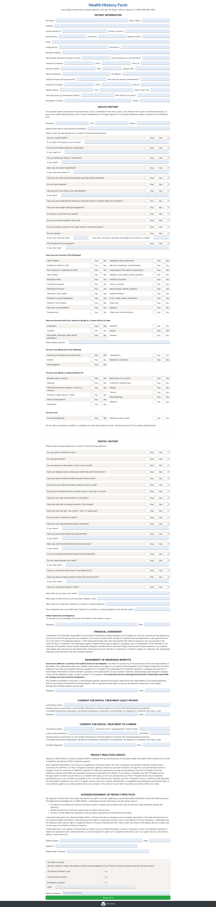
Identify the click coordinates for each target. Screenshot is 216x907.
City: (97, 90)
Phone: (136, 101)
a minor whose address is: (57, 733)
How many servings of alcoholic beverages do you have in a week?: (121, 238)
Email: (48, 42)
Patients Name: (52, 841)
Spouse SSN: (128, 69)
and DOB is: (144, 733)
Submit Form (108, 898)
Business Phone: (134, 37)
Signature (50, 624)
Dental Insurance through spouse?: (60, 79)
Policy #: (136, 63)
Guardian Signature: (54, 745)
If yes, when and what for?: (58, 172)
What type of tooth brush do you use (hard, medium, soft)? (71, 598)
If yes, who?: (52, 195)
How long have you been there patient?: (63, 95)
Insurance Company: (54, 63)
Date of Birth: (134, 20)
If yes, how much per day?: (58, 238)
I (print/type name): (54, 705)
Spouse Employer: (53, 74)
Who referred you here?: (125, 95)
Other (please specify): (55, 342)
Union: (97, 63)
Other (49, 887)
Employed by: (52, 47)
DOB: (99, 69)
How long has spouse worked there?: (123, 79)
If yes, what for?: (54, 152)
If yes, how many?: (55, 581)
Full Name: (50, 20)
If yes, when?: (52, 528)
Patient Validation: (53, 893)
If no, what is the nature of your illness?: (64, 142)
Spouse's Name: (53, 69)
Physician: (50, 123)
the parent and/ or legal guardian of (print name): (117, 729)
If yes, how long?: (54, 248)
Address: (49, 26)
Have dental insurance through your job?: (63, 58)
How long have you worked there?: (126, 58)
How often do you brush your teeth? (61, 593)
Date (141, 624)
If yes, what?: (52, 162)
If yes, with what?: (54, 565)
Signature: (50, 690)
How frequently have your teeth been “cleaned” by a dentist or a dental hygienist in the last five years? (90, 609)
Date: (141, 690)
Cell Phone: (92, 37)
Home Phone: (51, 37)
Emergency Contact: (54, 101)
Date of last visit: (142, 90)
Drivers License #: (116, 31)
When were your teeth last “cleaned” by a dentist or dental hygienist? (75, 604)
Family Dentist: (52, 90)
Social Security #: (53, 31)
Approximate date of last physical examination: (66, 128)
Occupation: (114, 47)
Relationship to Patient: (56, 851)
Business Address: (53, 53)
